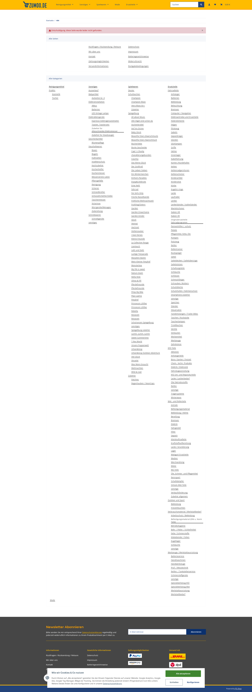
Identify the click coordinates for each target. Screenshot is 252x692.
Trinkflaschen (177, 325)
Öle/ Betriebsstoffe (179, 382)
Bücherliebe (136, 143)
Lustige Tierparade (139, 254)
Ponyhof (134, 299)
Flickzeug (175, 128)
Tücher (55, 98)
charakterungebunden (141, 155)
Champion (135, 98)
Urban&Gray (136, 349)
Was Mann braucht (139, 364)
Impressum (133, 51)
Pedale (174, 230)
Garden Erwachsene (140, 212)
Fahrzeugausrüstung (180, 371)
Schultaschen (134, 94)
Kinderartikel (176, 178)
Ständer (174, 306)
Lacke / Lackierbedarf (180, 378)
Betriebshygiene (178, 525)
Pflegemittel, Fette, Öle (181, 234)
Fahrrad (134, 189)
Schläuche (175, 272)
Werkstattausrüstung (180, 590)
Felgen (174, 124)
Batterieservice (177, 556)
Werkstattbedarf (178, 594)
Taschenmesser (99, 199)
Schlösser (175, 275)
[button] (209, 4)
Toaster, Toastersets (100, 124)
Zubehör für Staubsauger (103, 135)
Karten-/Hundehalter (180, 162)
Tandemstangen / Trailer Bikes (184, 313)
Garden (134, 208)
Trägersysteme (177, 393)
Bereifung (175, 416)
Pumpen (174, 237)
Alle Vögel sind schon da (142, 121)
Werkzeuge (176, 340)
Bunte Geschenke (139, 147)
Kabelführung (177, 159)
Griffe (173, 147)
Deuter (131, 90)
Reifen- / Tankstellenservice (183, 571)
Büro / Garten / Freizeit (181, 359)
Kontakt (92, 56)
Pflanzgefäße (97, 180)
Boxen (94, 150)
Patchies (135, 379)
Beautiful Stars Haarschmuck (144, 140)
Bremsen (175, 109)
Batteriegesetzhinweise (138, 56)
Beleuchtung (176, 105)
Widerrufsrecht (135, 61)
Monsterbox (136, 265)
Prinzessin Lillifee (139, 303)
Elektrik (174, 424)
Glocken (174, 140)
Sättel (173, 256)
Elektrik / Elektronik (179, 367)
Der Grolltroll (137, 166)
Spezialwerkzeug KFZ (180, 583)
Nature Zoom (137, 273)
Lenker (174, 200)
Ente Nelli (135, 185)
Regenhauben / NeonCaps (142, 383)
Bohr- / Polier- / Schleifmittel (183, 529)
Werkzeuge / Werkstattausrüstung (183, 552)
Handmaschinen (178, 560)
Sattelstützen (177, 264)
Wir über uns (94, 51)
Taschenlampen (178, 321)
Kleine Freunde (138, 238)
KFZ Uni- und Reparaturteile (183, 374)
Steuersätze (176, 310)
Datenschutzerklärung (92, 632)
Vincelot (134, 360)
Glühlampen (176, 143)
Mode (52, 600)
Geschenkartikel (96, 138)
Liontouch (135, 246)
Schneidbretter (98, 192)
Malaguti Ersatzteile (179, 454)
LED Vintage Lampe (100, 113)
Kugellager (175, 541)
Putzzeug (175, 241)
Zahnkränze (176, 344)
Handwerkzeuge (178, 564)
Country (134, 159)
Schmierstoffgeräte (179, 575)
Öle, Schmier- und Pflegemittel (184, 473)
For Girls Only (137, 193)
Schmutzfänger (177, 279)
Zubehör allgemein (179, 496)
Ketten (174, 166)
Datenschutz (133, 46)
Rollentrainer (177, 249)
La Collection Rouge (140, 242)
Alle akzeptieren (183, 673)
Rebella (134, 311)
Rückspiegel (176, 253)
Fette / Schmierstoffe (180, 533)
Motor (173, 466)
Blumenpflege (98, 142)
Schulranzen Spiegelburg (142, 322)
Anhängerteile (177, 355)
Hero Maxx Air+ (138, 105)
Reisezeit (135, 315)
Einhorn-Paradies (139, 178)
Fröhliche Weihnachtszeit (142, 200)
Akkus (94, 105)
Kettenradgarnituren (180, 170)
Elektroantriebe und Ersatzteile (184, 117)
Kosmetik (56, 94)
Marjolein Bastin (138, 257)
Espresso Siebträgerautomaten (105, 121)
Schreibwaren (95, 215)
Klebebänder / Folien (180, 537)
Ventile (174, 329)
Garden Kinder (137, 216)
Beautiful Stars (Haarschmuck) (144, 136)
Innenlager (176, 155)
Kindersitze (176, 181)
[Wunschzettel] (215, 4)
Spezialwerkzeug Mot (180, 586)
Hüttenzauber (137, 231)
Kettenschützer (177, 174)
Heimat (134, 223)
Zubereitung (97, 211)
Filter (173, 431)
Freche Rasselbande (140, 197)
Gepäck (174, 435)
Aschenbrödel (137, 124)
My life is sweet (138, 269)
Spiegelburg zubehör (140, 330)
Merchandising (177, 462)
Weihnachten (137, 368)
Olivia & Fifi (136, 280)
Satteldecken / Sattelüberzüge (184, 260)
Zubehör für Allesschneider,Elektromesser (105, 129)
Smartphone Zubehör (180, 294)
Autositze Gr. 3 (98, 98)
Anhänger (175, 94)
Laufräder (175, 197)
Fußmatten (96, 158)
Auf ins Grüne (137, 128)
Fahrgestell (176, 428)
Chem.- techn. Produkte (181, 363)
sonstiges (93, 222)
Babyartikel (93, 94)
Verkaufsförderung (179, 492)
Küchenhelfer (98, 169)
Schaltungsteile (178, 268)
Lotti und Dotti (137, 250)
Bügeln (95, 154)
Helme (174, 151)
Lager (173, 450)
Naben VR (175, 216)
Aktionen (175, 352)
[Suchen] (201, 4)
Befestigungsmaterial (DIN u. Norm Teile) (186, 520)
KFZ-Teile (172, 348)
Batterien (96, 109)
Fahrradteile (173, 90)
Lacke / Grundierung (180, 447)
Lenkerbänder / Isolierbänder (184, 204)
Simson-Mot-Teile (178, 485)
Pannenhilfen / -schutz (181, 226)
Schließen (174, 682)
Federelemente (177, 121)
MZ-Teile (175, 469)
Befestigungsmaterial (180, 409)
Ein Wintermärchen (139, 174)
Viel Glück (135, 356)
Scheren (95, 188)
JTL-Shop (238, 689)
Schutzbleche (177, 287)
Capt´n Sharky (137, 151)
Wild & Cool (136, 372)
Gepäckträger (177, 136)
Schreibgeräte (98, 218)
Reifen (174, 245)
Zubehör (135, 109)
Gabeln (174, 132)
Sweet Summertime (140, 337)
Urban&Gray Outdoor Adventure (145, 353)
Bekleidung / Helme (179, 412)
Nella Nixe (135, 276)
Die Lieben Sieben (139, 170)
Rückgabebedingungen (138, 66)
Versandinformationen (98, 66)
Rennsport (175, 477)
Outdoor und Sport (176, 500)
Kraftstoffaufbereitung (181, 443)
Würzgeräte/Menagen (101, 207)
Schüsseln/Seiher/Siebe (102, 196)
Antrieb (174, 405)
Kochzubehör (97, 165)
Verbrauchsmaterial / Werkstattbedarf (184, 511)
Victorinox (96, 203)
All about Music (138, 117)
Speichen (175, 302)
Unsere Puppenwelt (140, 345)
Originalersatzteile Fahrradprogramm (179, 221)
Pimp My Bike (137, 292)
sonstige (174, 298)
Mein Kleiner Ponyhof (140, 261)
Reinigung (96, 184)
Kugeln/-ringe (177, 189)
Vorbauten (175, 333)
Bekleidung (176, 101)
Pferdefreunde (137, 284)
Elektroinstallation (96, 101)
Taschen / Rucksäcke (180, 317)
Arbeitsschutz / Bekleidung (183, 515)
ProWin (52, 90)
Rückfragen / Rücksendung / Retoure (105, 46)
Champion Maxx (138, 101)
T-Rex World (136, 341)
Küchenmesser (98, 173)
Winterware (176, 397)
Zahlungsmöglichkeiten (99, 61)
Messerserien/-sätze (101, 177)
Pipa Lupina (136, 296)
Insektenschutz (98, 161)
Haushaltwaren (95, 146)
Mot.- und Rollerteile (177, 401)
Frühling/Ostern (138, 204)
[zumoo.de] (35, 4)
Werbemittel (176, 336)
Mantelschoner (177, 208)
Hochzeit (135, 227)
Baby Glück (136, 132)
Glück (133, 219)
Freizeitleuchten (178, 508)
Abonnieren (196, 632)
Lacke (173, 193)
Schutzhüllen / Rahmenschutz (184, 291)
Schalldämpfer (177, 481)
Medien (174, 458)
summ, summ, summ (140, 334)
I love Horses (137, 235)
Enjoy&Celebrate (138, 181)
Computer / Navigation (181, 113)
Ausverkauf (93, 90)
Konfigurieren (193, 682)
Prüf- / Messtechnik (179, 567)
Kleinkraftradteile (178, 439)
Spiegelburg (133, 113)
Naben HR (175, 212)
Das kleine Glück (138, 162)
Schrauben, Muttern (180, 283)
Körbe (173, 185)
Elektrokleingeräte (96, 117)
